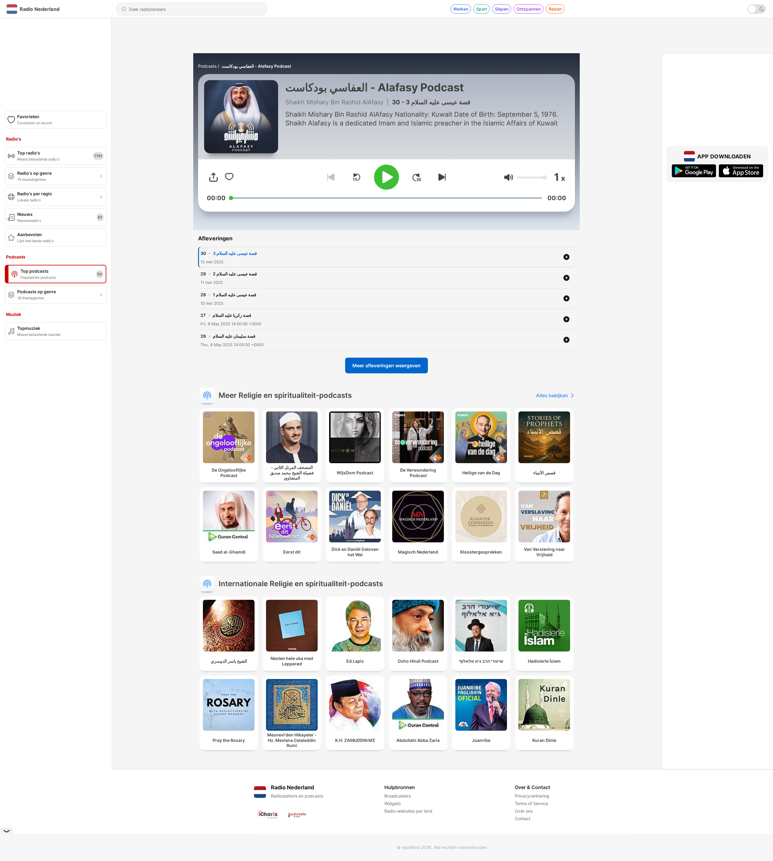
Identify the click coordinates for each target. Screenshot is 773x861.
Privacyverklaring (532, 795)
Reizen (555, 8)
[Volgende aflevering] (440, 177)
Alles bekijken (552, 395)
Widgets (392, 803)
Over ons (524, 811)
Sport (481, 8)
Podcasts (207, 66)
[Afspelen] (386, 177)
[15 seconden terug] (356, 177)
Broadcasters (397, 795)
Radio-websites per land (408, 811)
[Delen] (213, 177)
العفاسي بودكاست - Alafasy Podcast (256, 66)
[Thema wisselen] (757, 9)
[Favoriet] (229, 177)
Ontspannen (528, 8)
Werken (460, 8)
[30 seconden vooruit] (416, 177)
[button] (508, 177)
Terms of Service (531, 803)
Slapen (501, 8)
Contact (523, 818)
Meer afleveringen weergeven (386, 365)
